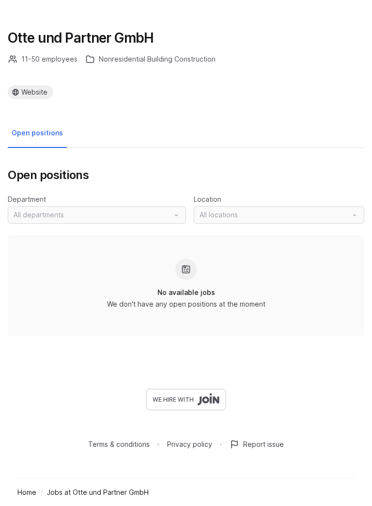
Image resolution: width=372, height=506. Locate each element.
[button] (97, 215)
